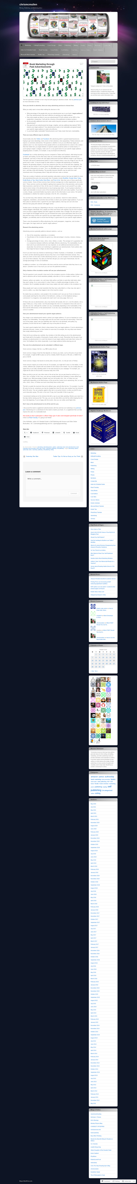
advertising (40, 447)
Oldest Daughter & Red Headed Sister (101, 1150)
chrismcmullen (28, 4)
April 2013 (93, 1088)
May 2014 (93, 1047)
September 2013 (95, 1072)
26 (110, 663)
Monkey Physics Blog (96, 1123)
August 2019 (94, 850)
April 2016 (93, 975)
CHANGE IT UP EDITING (97, 1126)
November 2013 (95, 1066)
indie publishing (101, 781)
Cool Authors (65, 50)
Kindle (97, 783)
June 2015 (93, 1006)
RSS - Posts (94, 202)
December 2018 (95, 875)
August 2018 (94, 888)
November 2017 (95, 916)
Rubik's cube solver (101, 608)
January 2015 (94, 1022)
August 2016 (94, 963)
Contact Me (107, 45)
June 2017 (93, 932)
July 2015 (93, 1003)
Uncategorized (107, 790)
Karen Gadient (95, 1153)
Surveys (74, 54)
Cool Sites (75, 50)
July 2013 (93, 1078)
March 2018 (94, 903)
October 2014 (94, 1031)
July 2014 (93, 1041)
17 (103, 660)
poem (92, 787)
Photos (90, 45)
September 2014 (95, 1035)
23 (99, 663)
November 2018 (95, 878)
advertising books (47, 447)
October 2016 (94, 956)
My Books (98, 45)
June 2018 (93, 894)
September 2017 (95, 922)
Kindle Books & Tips (29, 180)
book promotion (32, 448)
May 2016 (93, 972)
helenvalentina (95, 1132)
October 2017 (94, 919)
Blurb (60, 45)
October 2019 (94, 844)
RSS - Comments (95, 205)
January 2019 (94, 872)
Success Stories (85, 50)
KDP (108, 781)
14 (92, 660)
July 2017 (93, 928)
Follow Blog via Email (98, 172)
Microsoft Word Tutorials (28, 54)
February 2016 (95, 981)
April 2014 (93, 1050)
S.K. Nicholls (94, 1144)
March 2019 (94, 866)
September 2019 (95, 847)
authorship (59, 447)
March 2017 (94, 941)
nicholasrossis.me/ (96, 1129)
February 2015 (95, 1019)
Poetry (83, 45)
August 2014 (94, 1038)
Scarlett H (99, 615)
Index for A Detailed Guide (28, 50)
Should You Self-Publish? (98, 537)
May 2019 (93, 860)
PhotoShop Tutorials (54, 54)
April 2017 (93, 938)
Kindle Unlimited (98, 50)
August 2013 (94, 1075)
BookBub (65, 178)
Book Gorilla (39, 180)
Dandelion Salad (95, 1172)
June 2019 (93, 857)
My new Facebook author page (101, 229)
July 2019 (93, 854)
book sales (39, 448)
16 (99, 660)
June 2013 (93, 1081)
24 (103, 663)
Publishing (68, 45)
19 (110, 660)
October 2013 (94, 1069)
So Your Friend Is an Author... (98, 550)
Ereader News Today (75, 178)
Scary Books (54, 50)
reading (105, 787)
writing (52, 449)
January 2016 (94, 985)
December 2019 (95, 838)
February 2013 (95, 1094)
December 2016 (95, 950)
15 (96, 660)
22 (96, 663)
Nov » (96, 671)
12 (110, 657)
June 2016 (93, 969)
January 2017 (94, 947)
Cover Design (51, 45)
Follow (94, 187)
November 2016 (95, 953)
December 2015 (95, 988)
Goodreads (26, 154)
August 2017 (94, 925)
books (43, 448)
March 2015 (94, 1016)
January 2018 (94, 910)
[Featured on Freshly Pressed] (101, 223)
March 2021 (94, 816)
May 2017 (93, 935)
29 (96, 667)
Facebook (46, 139)
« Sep (92, 671)
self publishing (60, 448)
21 (92, 663)
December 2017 (95, 913)
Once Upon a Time (96, 529)
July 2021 (93, 807)
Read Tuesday (43, 50)
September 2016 (95, 960)
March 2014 (94, 1053)
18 (107, 660)
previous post (78, 99)
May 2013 (93, 1084)
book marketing (96, 779)
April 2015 (93, 1013)
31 (103, 667)
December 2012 (95, 1100)
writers (92, 793)
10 (103, 657)
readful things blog (96, 1147)
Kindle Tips (41, 54)
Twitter (38, 139)
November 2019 (95, 841)
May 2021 (93, 810)
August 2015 (94, 1000)
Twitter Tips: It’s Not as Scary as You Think (66, 456)
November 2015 (95, 991)
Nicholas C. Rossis (96, 1117)
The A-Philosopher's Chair (98, 1175)
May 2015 (93, 1010)
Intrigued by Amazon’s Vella (98, 595)
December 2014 (95, 1025)
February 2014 (95, 1056)
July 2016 (93, 966)
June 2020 (93, 829)
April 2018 (93, 900)
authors (54, 447)
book (64, 447)
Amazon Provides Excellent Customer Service (103, 578)
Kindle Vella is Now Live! (97, 591)
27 (114, 663)
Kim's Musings (94, 1120)
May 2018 (93, 897)
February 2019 (95, 869)
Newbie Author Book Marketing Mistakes (102, 558)
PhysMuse (93, 1156)
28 (92, 667)
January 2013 (94, 1097)
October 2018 (94, 882)
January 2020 (94, 835)
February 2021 (95, 819)
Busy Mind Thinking (96, 1136)
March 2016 (94, 978)
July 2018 (93, 891)
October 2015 (94, 994)
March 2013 (94, 1091)
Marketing (28, 45)
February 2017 (95, 944)
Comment (74, 493)
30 (99, 667)
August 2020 (94, 825)
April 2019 (93, 863)
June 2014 (93, 1044)
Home (21, 45)
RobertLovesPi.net (96, 1159)
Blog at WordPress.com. (25, 1181)
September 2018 (95, 885)
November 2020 (95, 822)
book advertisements (71, 447)
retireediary (94, 1162)
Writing (76, 45)
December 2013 (95, 1063)
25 (107, 663)
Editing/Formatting (39, 45)
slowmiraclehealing (96, 1114)
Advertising (66, 54)
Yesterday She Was (32, 456)
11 (106, 657)
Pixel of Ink (56, 180)
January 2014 (94, 1059)
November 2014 (95, 1028)
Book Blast (47, 180)
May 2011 (93, 1103)
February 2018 (95, 907)
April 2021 (93, 813)
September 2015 (95, 997)
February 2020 (95, 832)
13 (114, 657)
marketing (48, 448)
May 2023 (93, 804)
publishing (53, 448)
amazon (94, 777)
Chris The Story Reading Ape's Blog (100, 1165)
